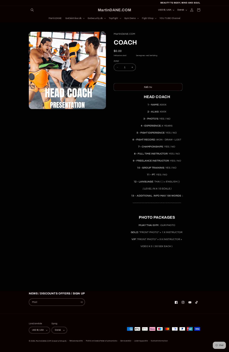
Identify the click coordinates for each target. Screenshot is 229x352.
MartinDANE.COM (43, 341)
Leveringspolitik (141, 341)
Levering (131, 56)
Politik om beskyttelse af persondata (101, 341)
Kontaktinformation (159, 341)
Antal (116, 61)
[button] (32, 10)
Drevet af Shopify (59, 341)
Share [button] (120, 256)
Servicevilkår (125, 341)
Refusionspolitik (76, 341)
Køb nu (148, 87)
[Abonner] (81, 302)
